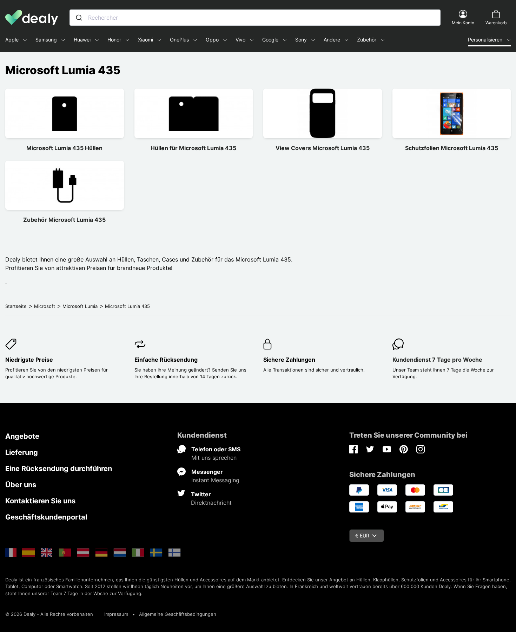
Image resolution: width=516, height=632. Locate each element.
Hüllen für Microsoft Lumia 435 (193, 147)
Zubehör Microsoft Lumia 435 (64, 219)
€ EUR (362, 536)
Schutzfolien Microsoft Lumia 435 (451, 147)
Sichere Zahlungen (289, 359)
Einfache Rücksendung (166, 359)
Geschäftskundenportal (46, 517)
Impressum (116, 614)
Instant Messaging (215, 480)
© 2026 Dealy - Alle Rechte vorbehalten (49, 614)
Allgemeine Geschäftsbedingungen (177, 614)
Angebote (22, 436)
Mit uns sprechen (214, 457)
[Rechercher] (79, 17)
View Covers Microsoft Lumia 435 (323, 147)
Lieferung (21, 452)
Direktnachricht (211, 502)
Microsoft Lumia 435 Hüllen (64, 147)
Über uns (20, 485)
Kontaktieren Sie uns (40, 501)
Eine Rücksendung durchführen (58, 468)
